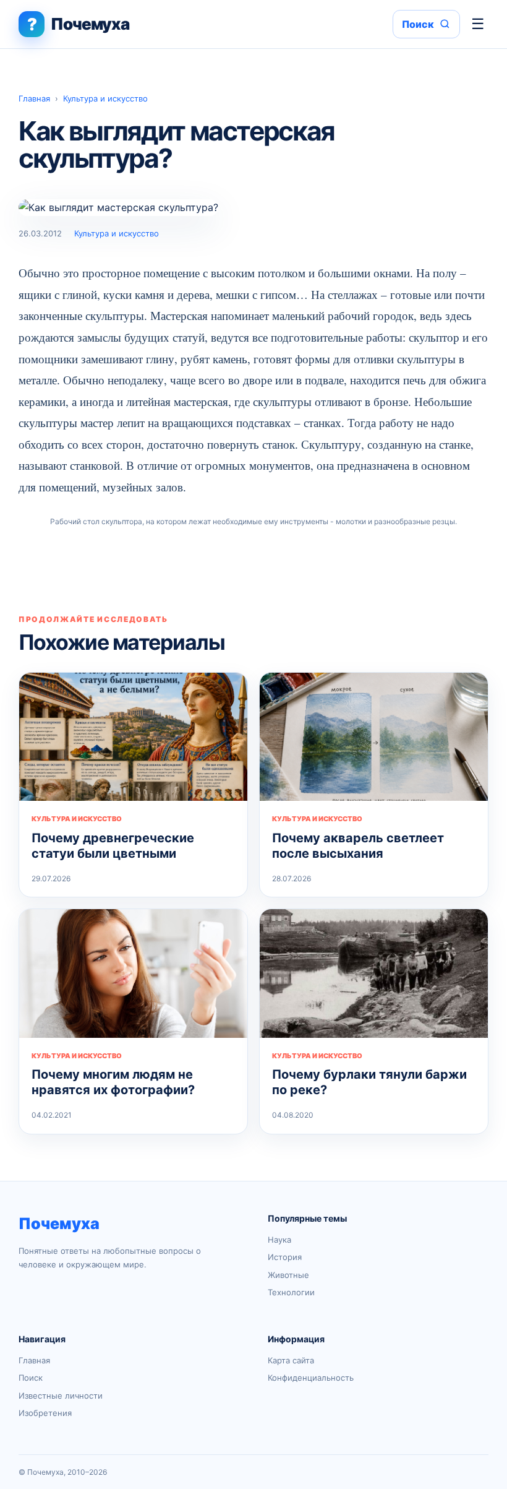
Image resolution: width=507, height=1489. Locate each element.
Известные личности (61, 1396)
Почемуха (59, 1223)
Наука (279, 1240)
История (285, 1257)
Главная (34, 98)
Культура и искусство (105, 98)
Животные (288, 1275)
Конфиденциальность (311, 1378)
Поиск (31, 1378)
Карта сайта (291, 1360)
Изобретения (45, 1413)
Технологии (291, 1292)
